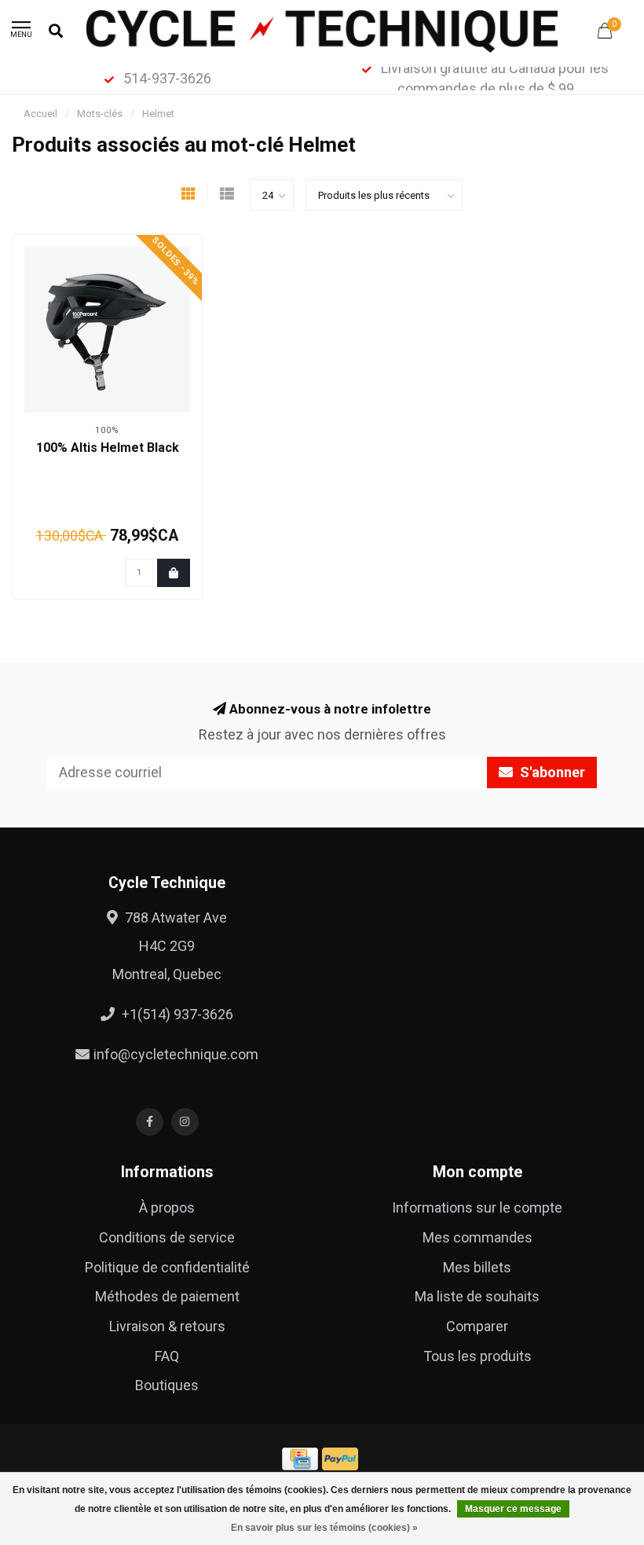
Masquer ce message (513, 1508)
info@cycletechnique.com (175, 1054)
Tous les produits (477, 1356)
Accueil (40, 113)
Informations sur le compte (477, 1207)
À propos (167, 1207)
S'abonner (551, 772)
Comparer (477, 1326)
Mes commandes (477, 1237)
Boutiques (167, 1385)
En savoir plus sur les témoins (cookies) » (324, 1527)
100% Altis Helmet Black (107, 447)
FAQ (167, 1356)
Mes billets (477, 1267)
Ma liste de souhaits (477, 1296)
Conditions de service (167, 1237)
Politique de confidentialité (167, 1267)
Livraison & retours (167, 1326)
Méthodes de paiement (167, 1296)
